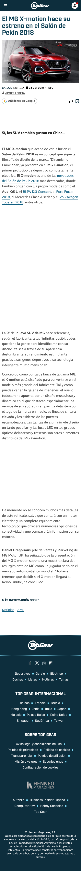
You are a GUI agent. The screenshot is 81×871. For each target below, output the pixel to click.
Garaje (7, 87)
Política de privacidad (23, 749)
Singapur (23, 720)
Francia (40, 703)
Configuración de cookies (41, 767)
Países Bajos (36, 714)
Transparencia (22, 755)
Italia (48, 709)
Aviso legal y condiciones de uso (39, 744)
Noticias (8, 610)
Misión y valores (26, 761)
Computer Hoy (25, 806)
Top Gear (40, 811)
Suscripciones (53, 761)
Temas (64, 679)
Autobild (18, 800)
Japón (61, 709)
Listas (32, 679)
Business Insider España (47, 800)
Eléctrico (56, 673)
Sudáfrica (42, 720)
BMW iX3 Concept (37, 192)
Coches (17, 679)
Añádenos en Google (21, 101)
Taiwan (59, 720)
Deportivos (22, 673)
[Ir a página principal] (40, 5)
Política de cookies (56, 749)
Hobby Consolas (51, 806)
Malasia (15, 714)
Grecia (55, 703)
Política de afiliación (52, 755)
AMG (20, 610)
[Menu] (5, 5)
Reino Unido (58, 714)
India (36, 709)
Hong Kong (19, 709)
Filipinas (24, 703)
